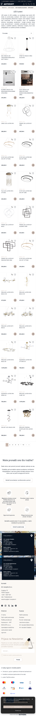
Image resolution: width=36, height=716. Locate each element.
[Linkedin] (12, 605)
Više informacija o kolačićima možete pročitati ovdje (15, 702)
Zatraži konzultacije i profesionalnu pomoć (18, 480)
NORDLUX (21, 54)
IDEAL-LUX (4, 121)
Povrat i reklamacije (24, 620)
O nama (3, 615)
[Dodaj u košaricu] (15, 63)
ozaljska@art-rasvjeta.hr (10, 544)
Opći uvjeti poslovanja (7, 617)
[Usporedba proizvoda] (12, 38)
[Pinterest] (16, 605)
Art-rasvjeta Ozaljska (25, 627)
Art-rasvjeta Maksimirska (26, 625)
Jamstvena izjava (24, 622)
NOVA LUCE (4, 54)
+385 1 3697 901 (22, 1)
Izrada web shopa (14, 714)
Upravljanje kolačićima (7, 627)
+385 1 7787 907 (9, 567)
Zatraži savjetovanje (18, 527)
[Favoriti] (15, 38)
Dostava (21, 617)
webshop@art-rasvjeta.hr (8, 1)
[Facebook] (2, 605)
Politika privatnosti (6, 620)
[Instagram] (5, 605)
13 (23, 444)
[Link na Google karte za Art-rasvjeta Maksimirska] (32, 560)
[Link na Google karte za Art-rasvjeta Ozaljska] (32, 536)
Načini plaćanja (23, 615)
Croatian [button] (29, 1)
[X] (9, 605)
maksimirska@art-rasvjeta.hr (11, 569)
